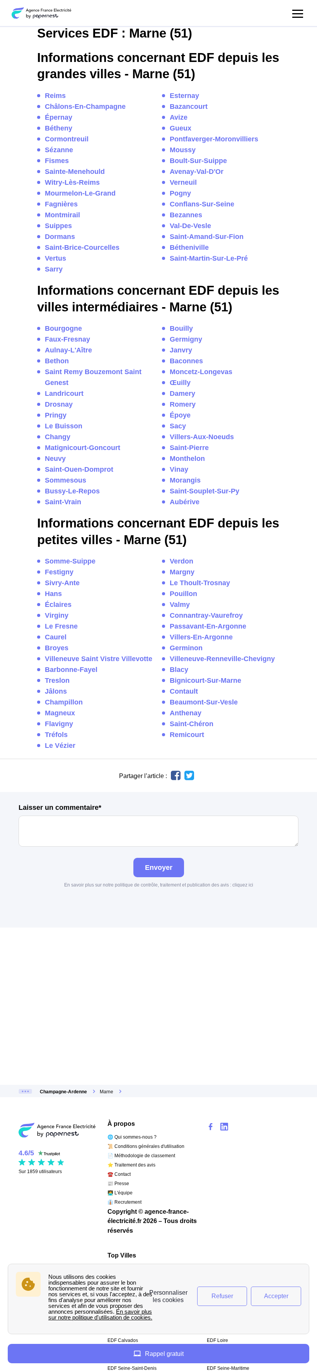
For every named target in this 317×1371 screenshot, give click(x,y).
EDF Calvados (122, 1340)
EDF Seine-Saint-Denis (132, 1368)
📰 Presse (118, 1183)
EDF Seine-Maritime (228, 1368)
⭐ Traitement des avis (131, 1165)
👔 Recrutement (124, 1202)
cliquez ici (242, 885)
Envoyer (158, 867)
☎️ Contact (119, 1174)
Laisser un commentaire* (60, 807)
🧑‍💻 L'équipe (120, 1193)
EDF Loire (217, 1340)
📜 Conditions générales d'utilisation (145, 1146)
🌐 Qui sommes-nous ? (132, 1137)
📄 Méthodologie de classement (141, 1155)
